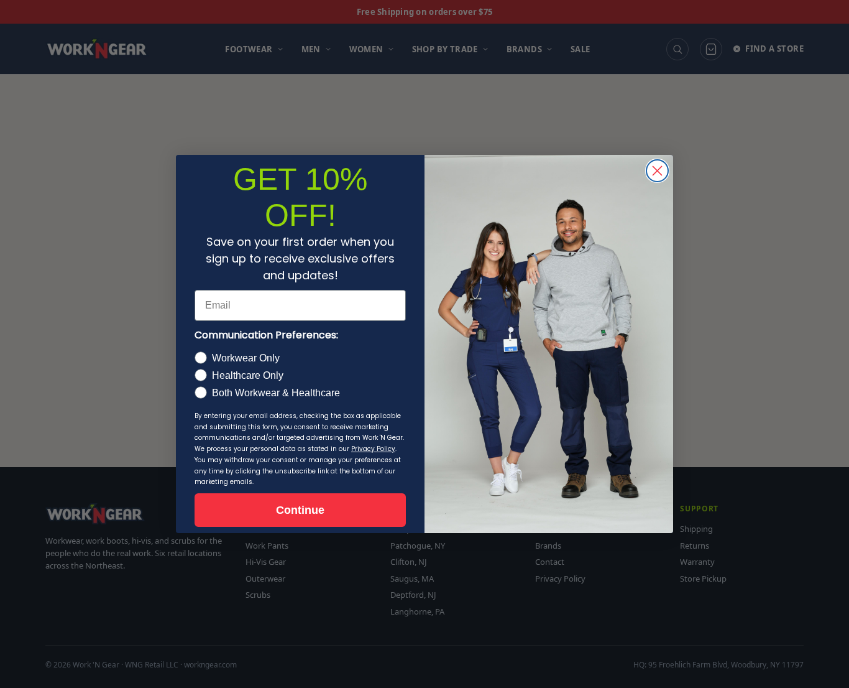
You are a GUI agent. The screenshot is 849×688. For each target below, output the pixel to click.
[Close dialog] (657, 171)
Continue (300, 510)
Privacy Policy (373, 448)
